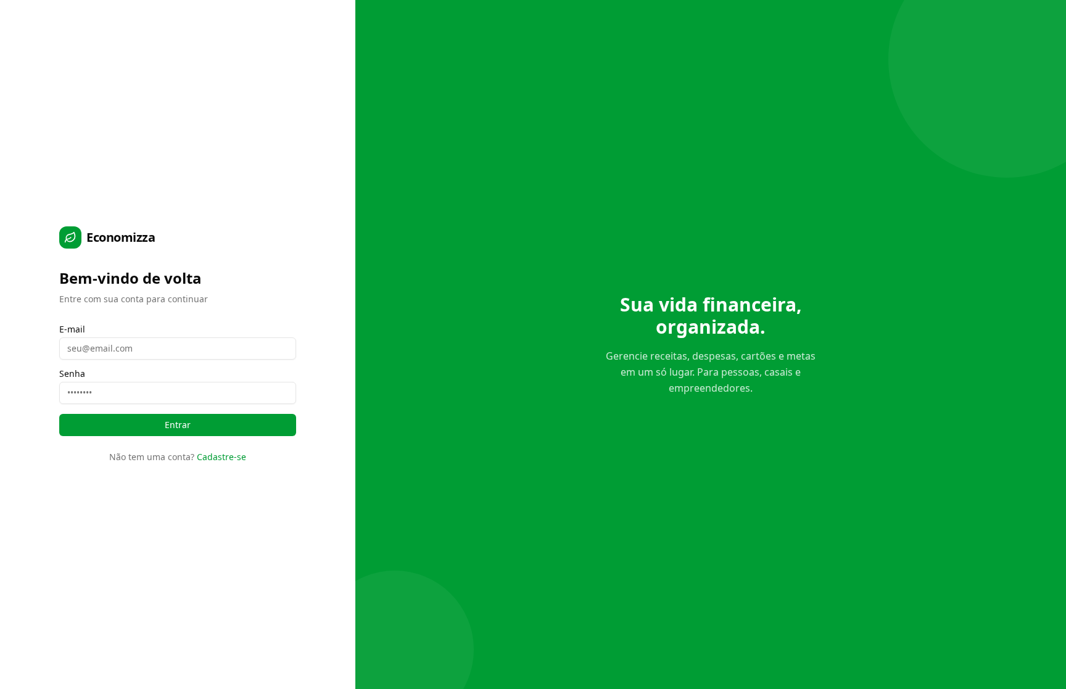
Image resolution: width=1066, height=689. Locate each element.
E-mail (72, 329)
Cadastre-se (221, 457)
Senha (72, 373)
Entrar (178, 425)
